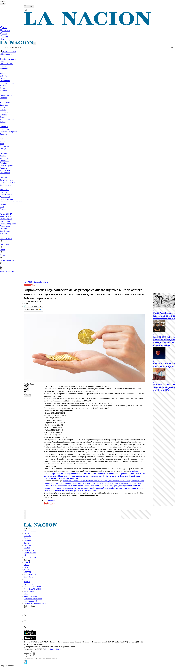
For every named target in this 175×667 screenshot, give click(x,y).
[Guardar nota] (25, 386)
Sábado (3, 204)
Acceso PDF (4, 190)
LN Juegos (4, 153)
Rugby (2, 141)
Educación (4, 107)
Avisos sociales (5, 197)
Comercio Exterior (7, 83)
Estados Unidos (6, 95)
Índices (2, 88)
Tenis (2, 144)
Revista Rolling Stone (8, 224)
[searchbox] (86, 47)
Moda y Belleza (5, 170)
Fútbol (2, 139)
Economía (37, 282)
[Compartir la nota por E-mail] (30, 395)
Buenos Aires (5, 102)
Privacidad (58, 649)
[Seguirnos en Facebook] (25, 609)
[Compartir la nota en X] (27, 395)
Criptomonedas (50, 500)
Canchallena (4, 146)
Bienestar (3, 115)
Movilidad (3, 85)
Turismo (3, 156)
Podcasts (3, 168)
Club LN (5, 37)
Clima (2, 61)
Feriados (3, 163)
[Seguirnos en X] (25, 615)
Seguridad (4, 105)
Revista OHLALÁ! (6, 214)
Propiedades (5, 81)
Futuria (2, 73)
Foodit (4, 34)
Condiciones (49, 649)
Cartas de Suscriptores (8, 131)
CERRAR (2, 1)
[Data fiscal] (25, 663)
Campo (2, 78)
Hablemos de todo (7, 119)
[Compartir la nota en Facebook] (25, 395)
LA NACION (28, 282)
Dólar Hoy (4, 76)
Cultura (3, 110)
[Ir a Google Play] (30, 635)
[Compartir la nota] (25, 389)
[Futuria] (29, 287)
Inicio (4, 28)
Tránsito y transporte (8, 59)
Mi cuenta (6, 40)
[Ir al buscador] (26, 10)
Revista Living (5, 221)
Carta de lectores (6, 199)
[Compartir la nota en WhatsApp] (27, 389)
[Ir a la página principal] (87, 25)
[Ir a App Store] (30, 639)
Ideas (2, 207)
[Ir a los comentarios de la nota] (27, 386)
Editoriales (4, 127)
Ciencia (2, 117)
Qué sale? (3, 178)
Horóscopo (4, 161)
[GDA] (29, 656)
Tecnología (4, 158)
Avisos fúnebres (6, 194)
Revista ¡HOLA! (5, 216)
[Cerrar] (34, 43)
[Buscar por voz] (172, 47)
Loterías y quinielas (7, 165)
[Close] (25, 511)
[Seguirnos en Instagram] (25, 621)
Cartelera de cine (6, 180)
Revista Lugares (6, 219)
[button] (87, 157)
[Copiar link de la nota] (25, 392)
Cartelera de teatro (7, 182)
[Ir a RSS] (25, 628)
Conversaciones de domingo (11, 202)
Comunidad (4, 112)
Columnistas (5, 129)
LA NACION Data (6, 64)
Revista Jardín (5, 226)
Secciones (6, 31)
